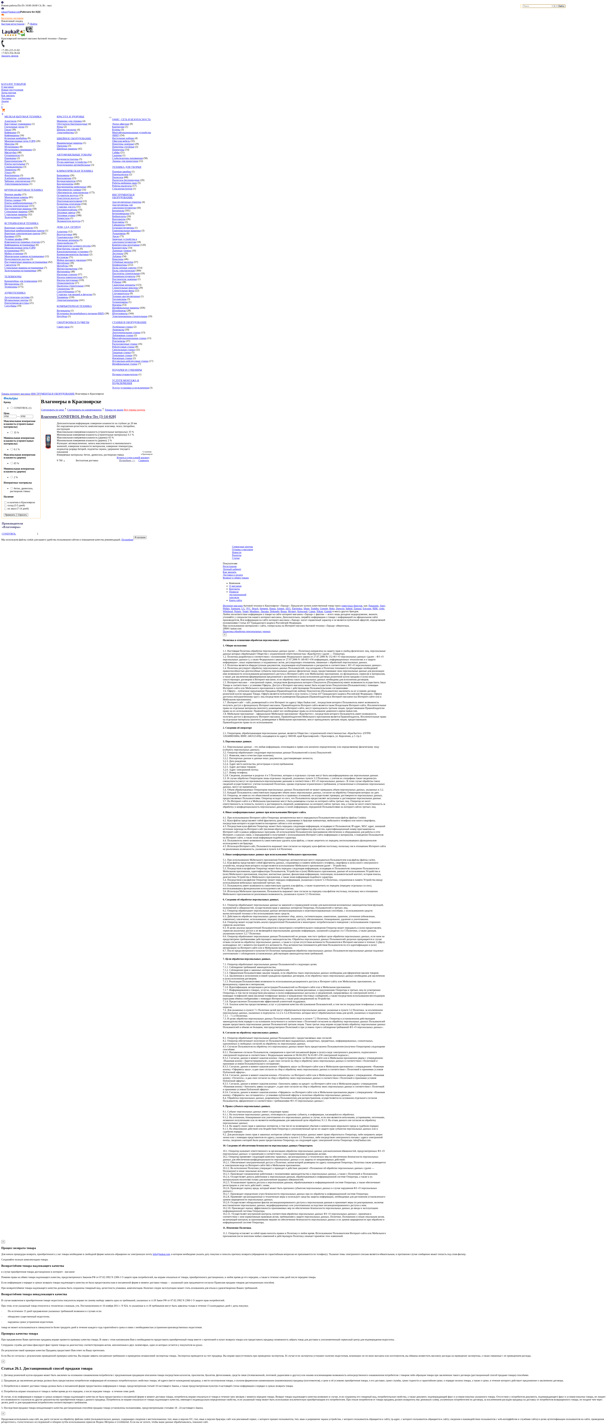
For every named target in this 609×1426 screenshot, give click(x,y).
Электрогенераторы (67, 300)
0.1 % (16, 449)
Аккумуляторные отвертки (126, 202)
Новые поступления (12, 89)
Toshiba (315, 608)
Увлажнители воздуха (68, 221)
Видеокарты (63, 310)
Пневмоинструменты (123, 276)
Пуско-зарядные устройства (72, 162)
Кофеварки (10, 132)
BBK (375, 608)
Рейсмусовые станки (123, 346)
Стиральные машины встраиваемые (23, 267)
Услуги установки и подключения (130, 387)
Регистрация (229, 566)
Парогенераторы (13, 161)
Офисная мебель (121, 141)
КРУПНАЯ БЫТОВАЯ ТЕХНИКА (23, 190)
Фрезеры (117, 305)
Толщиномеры (120, 302)
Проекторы (118, 149)
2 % (15, 477)
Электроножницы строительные (129, 316)
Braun (284, 611)
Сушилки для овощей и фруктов (74, 294)
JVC (248, 608)
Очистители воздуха (68, 198)
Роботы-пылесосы (122, 185)
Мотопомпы (63, 271)
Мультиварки (11, 146)
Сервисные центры (242, 546)
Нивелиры (118, 259)
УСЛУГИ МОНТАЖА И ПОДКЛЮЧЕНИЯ (125, 382)
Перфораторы (119, 265)
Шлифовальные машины (125, 307)
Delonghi (274, 611)
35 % (16, 432)
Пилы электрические (123, 270)
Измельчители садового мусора (74, 245)
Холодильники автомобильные (74, 165)
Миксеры (9, 144)
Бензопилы (118, 210)
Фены (60, 126)
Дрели (115, 236)
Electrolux (297, 608)
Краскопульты (119, 247)
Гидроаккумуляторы (123, 227)
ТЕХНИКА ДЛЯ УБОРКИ (126, 167)
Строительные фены (123, 290)
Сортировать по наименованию (84, 409)
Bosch (255, 608)
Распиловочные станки (124, 344)
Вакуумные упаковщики (17, 124)
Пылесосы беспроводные (126, 180)
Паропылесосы (120, 174)
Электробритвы (65, 132)
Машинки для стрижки (69, 121)
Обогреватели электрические (72, 192)
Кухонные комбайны (15, 138)
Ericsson (367, 608)
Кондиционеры (65, 184)
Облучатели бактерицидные (72, 124)
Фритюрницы (12, 175)
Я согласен (140, 537)
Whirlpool (228, 611)
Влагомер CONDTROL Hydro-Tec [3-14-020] (78, 416)
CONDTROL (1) (22, 408)
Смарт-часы (63, 326)
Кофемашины (11, 135)
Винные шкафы (13, 194)
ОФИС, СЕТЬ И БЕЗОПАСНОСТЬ (131, 119)
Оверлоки (62, 145)
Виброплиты (119, 216)
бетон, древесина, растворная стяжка (21, 490)
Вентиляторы (64, 178)
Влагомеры (118, 222)
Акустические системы (17, 297)
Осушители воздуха (67, 195)
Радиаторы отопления (69, 204)
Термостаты (63, 218)
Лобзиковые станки (122, 335)
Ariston (280, 608)
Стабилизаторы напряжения (127, 158)
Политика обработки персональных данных (247, 631)
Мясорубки (10, 152)
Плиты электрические (16, 205)
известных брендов (351, 605)
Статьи (236, 558)
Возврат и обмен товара (236, 577)
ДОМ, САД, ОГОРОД (69, 227)
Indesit (349, 608)
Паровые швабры (121, 171)
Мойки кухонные (13, 253)
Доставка (6, 98)
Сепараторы (63, 288)
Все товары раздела (134, 409)
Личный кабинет (232, 569)
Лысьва (265, 611)
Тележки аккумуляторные (126, 296)
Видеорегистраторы (68, 159)
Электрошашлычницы (16, 184)
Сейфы (116, 152)
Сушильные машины (15, 214)
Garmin (328, 611)
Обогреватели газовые (69, 189)
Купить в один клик (127, 457)
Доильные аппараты (68, 240)
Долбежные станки (122, 326)
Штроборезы (119, 310)
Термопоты (10, 169)
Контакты (234, 589)
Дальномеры (119, 233)
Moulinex (254, 611)
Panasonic (374, 605)
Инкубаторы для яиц (68, 248)
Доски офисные (120, 124)
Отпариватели (12, 155)
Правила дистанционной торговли (237, 594)
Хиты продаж (8, 92)
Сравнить (143, 460)
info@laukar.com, (162, 1254)
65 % (16, 463)
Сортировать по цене (53, 409)
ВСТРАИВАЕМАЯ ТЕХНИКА (21, 223)
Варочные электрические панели (22, 233)
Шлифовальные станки (124, 364)
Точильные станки (122, 355)
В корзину (144, 457)
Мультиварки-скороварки (18, 149)
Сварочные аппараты (123, 285)
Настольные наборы (123, 138)
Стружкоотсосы (120, 293)
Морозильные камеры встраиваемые (24, 256)
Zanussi (357, 608)
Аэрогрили (10, 121)
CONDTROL (9, 533)
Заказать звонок (9, 55)
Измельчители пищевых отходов (22, 242)
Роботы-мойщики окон (124, 183)
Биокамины (63, 175)
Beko (332, 608)
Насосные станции (67, 274)
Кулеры (116, 129)
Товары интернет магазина (15, 393)
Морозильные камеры (16, 197)
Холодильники (12, 217)
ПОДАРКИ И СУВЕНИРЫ (127, 370)
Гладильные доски (14, 126)
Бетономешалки (120, 213)
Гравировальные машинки (126, 230)
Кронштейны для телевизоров (20, 281)
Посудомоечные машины (18, 208)
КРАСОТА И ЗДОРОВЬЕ (70, 116)
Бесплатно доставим (12, 18)
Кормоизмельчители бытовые (73, 254)
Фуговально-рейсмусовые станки (130, 361)
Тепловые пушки (66, 215)
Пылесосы (117, 177)
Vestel (245, 611)
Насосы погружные (67, 280)
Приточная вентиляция (69, 201)
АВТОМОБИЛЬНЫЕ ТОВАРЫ (74, 154)
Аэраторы (62, 231)
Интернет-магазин (233, 605)
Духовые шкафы (13, 239)
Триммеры (62, 297)
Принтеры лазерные (123, 144)
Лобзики (116, 256)
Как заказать (8, 95)
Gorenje (324, 608)
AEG (288, 608)
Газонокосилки (65, 237)
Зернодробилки (65, 243)
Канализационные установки (73, 251)
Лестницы (117, 253)
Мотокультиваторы (67, 268)
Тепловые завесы (66, 212)
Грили (7, 129)
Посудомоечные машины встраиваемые (26, 262)
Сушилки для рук (66, 206)
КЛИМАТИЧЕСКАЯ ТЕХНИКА (75, 171)
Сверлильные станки (123, 349)
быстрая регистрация (12, 24)
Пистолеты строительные (126, 273)
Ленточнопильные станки (126, 332)
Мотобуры (62, 265)
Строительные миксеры (125, 287)
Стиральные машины (16, 211)
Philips (226, 608)
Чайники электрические (17, 181)
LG (243, 608)
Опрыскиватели (65, 283)
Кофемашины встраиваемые (19, 245)
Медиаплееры (12, 284)
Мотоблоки (63, 263)
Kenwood (302, 611)
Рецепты (236, 555)
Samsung (235, 608)
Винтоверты (119, 219)
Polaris (237, 611)
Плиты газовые (12, 200)
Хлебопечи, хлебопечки (17, 178)
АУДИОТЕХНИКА (15, 292)
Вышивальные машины (69, 143)
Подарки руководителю (125, 374)
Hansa (272, 608)
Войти (33, 24)
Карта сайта (235, 600)
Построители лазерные (124, 279)
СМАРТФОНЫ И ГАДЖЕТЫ (73, 322)
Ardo (381, 608)
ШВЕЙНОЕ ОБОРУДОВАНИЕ (74, 138)
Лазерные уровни (121, 250)
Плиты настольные (14, 164)
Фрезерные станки (122, 358)
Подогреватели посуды (16, 259)
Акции (5, 101)
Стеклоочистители (122, 188)
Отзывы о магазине (242, 549)
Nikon (320, 611)
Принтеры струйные (123, 146)
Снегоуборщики (65, 291)
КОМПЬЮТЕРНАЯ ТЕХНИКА (74, 306)
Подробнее (127, 539)
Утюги (8, 172)
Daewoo (340, 608)
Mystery (292, 611)
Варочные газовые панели (18, 227)
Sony (382, 605)
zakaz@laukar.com (10, 11)
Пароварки (10, 158)
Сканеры (117, 155)
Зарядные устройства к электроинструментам (124, 240)
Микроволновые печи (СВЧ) (20, 141)
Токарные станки (121, 352)
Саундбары (10, 305)
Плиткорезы (118, 341)
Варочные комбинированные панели (24, 230)
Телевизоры (10, 286)
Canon (312, 611)
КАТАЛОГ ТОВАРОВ (13, 84)
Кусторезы (62, 257)
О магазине (7, 87)
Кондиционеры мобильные (71, 186)
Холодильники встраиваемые (20, 270)
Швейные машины (67, 148)
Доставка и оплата (233, 575)
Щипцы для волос (66, 129)
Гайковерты (118, 225)
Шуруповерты (120, 313)
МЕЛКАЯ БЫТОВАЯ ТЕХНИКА (23, 116)
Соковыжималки (13, 166)
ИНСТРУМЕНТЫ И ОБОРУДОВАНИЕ (123, 196)
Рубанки (116, 282)
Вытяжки (9, 236)
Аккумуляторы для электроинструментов (124, 206)
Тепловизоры (119, 299)
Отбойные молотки (122, 262)
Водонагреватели (66, 181)
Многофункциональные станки (129, 338)
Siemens (264, 608)
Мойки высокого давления (71, 260)
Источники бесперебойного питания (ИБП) (80, 313)
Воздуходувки (64, 234)
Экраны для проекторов (125, 161)
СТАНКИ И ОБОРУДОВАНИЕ (129, 322)
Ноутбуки (62, 316)
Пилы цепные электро (124, 267)
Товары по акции (114, 409)
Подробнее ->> (127, 460)
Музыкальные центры (16, 300)
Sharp (306, 608)
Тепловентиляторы (67, 209)
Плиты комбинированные (18, 203)
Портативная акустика (16, 303)
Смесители (10, 265)
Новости (236, 552)
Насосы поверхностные (69, 277)
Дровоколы (118, 329)
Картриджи (118, 126)
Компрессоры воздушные (126, 245)
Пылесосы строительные (70, 285)
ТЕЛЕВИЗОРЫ (12, 276)
